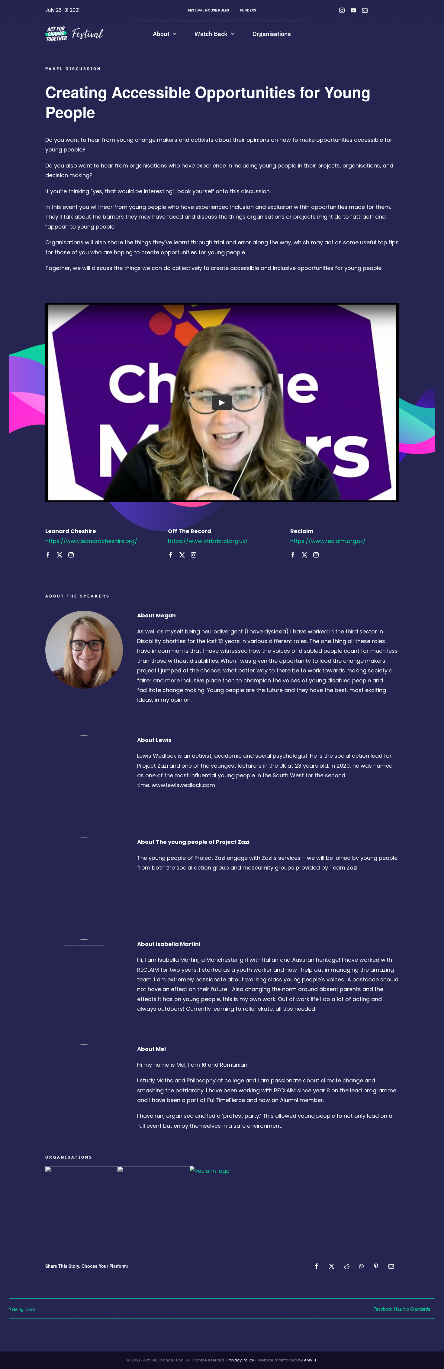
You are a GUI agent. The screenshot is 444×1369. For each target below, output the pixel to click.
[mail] (365, 10)
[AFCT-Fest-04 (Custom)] (74, 28)
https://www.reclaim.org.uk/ (328, 541)
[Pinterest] (376, 1266)
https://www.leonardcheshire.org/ (91, 541)
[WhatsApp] (361, 1266)
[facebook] (48, 555)
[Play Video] (222, 402)
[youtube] (353, 10)
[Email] (391, 1266)
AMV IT (310, 1360)
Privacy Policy (240, 1360)
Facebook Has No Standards (401, 1309)
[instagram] (342, 10)
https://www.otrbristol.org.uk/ (208, 541)
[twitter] (59, 555)
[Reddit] (346, 1266)
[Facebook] (316, 1266)
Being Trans (24, 1309)
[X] (331, 1266)
